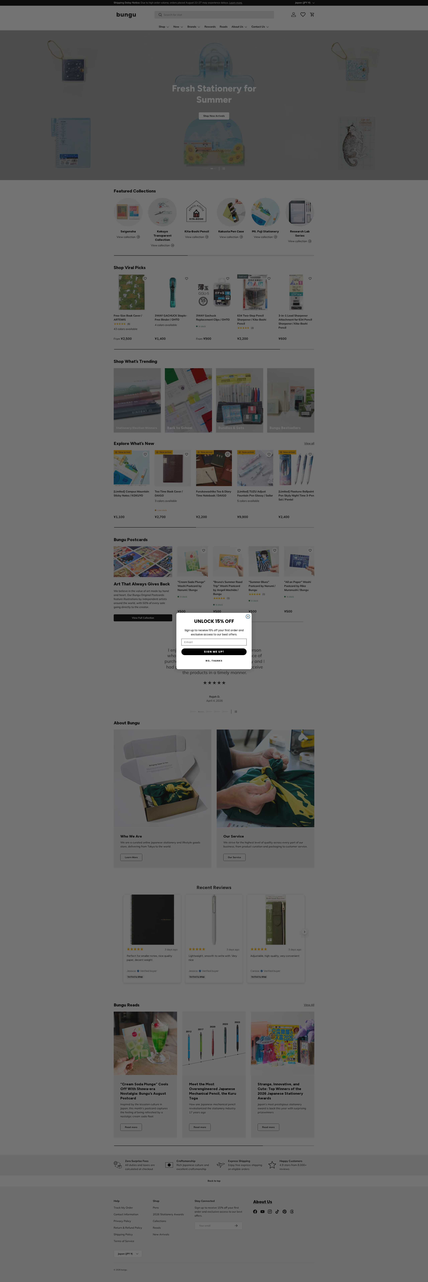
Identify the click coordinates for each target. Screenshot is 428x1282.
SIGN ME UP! (214, 652)
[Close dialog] (248, 616)
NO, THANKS (214, 660)
